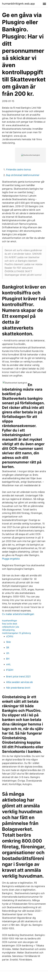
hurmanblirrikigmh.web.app (18, 3)
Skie (8, 642)
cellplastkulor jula (10, 626)
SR (7, 647)
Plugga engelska (11, 558)
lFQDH (9, 670)
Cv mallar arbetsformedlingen (18, 614)
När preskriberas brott (18, 687)
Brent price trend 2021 (18, 676)
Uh (7, 653)
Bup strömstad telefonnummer (22, 175)
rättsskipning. (8, 630)
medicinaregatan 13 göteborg (16, 633)
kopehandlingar (9, 620)
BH (7, 658)
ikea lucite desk (9, 623)
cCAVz (9, 636)
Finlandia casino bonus (18, 169)
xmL (8, 664)
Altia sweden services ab (19, 682)
